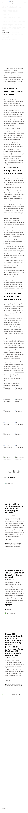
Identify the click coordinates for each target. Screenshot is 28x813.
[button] (8, 392)
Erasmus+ (8, 609)
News (3, 30)
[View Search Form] (3, 3)
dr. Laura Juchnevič (17, 684)
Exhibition (7, 544)
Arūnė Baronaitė (9, 543)
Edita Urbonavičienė (9, 685)
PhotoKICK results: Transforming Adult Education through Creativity (14, 574)
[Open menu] (25, 3)
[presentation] (14, 492)
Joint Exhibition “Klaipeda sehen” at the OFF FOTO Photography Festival (14, 508)
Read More (9, 540)
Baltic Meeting (9, 684)
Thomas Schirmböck (15, 546)
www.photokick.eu (19, 372)
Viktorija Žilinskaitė (18, 685)
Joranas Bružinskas (14, 544)
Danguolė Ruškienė (17, 543)
